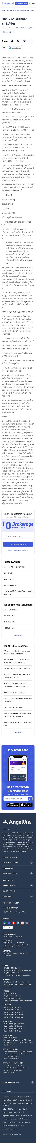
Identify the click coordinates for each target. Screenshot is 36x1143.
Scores (28, 1100)
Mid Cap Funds (17, 1070)
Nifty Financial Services (11, 970)
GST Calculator (9, 616)
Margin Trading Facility (22, 945)
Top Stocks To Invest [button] (10, 903)
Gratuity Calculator (11, 609)
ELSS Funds (8, 1065)
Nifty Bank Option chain (11, 996)
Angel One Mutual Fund (11, 1051)
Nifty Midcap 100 (9, 973)
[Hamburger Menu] (33, 3)
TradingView (7, 955)
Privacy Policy (21, 1109)
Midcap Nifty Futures (11, 984)
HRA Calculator (9, 622)
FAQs (4, 1109)
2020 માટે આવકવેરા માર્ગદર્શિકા (15, 567)
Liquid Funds (18, 1065)
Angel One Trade (20, 942)
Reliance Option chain (11, 1001)
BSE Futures (8, 987)
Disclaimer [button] (6, 1091)
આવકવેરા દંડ (8, 579)
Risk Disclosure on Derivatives (12, 1125)
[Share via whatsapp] (18, 41)
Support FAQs (21, 912)
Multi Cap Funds (9, 1073)
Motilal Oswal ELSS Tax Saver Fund (17, 668)
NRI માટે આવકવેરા (10, 585)
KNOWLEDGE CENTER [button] (9, 873)
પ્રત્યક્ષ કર (8, 573)
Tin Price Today (9, 1045)
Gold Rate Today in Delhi (11, 1010)
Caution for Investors (9, 1129)
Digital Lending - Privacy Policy (12, 1112)
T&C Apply (11, 1109)
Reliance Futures (25, 984)
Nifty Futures (8, 982)
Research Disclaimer (9, 1097)
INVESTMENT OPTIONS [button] (10, 863)
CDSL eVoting (7, 1122)
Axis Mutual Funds (10, 1054)
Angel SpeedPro (8, 945)
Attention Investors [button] (10, 1083)
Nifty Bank (14, 968)
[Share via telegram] (11, 41)
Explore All (18, 635)
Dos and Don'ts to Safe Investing (13, 1100)
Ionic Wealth (18, 936)
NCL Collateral (23, 1119)
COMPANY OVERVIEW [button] (9, 857)
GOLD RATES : (7, 1005)
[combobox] (8, 32)
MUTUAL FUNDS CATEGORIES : (12, 1063)
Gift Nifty (26, 975)
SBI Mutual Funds (26, 1051)
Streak (22, 953)
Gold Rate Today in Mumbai (12, 1007)
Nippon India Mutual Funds (12, 1059)
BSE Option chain (26, 1001)
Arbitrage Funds (22, 1068)
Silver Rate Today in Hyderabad (14, 1023)
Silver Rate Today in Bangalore (14, 1026)
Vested (28, 953)
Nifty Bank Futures (21, 982)
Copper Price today (10, 1037)
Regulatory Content (24, 1097)
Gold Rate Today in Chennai (12, 1012)
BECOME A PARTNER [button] (9, 885)
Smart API (7, 947)
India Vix (18, 975)
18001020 (9, 912)
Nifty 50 (6, 968)
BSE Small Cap (8, 975)
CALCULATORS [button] (7, 868)
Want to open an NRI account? (18, 550)
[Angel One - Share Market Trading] (8, 3)
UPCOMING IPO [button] (7, 896)
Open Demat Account (21, 3)
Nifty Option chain (10, 993)
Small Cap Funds (9, 1068)
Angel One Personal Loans (10, 1116)
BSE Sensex (21, 973)
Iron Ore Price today (24, 1042)
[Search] (30, 4)
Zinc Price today (26, 1040)
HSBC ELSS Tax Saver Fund (14, 692)
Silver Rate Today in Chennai (13, 1028)
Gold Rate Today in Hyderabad (13, 1015)
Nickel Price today (10, 1042)
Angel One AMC (8, 936)
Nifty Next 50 (26, 970)
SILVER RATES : (7, 1021)
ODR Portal (28, 1122)
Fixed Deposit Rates (18, 947)
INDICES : (5, 965)
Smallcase (14, 953)
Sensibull (6, 953)
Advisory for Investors (9, 1119)
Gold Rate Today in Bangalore (13, 1017)
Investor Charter (26, 1116)
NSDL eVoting (18, 1122)
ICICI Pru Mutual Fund (10, 1056)
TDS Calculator (9, 628)
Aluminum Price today (11, 1040)
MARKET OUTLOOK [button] (8, 891)
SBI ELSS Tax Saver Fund (13, 707)
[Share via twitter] (24, 41)
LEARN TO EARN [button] (7, 880)
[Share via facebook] (30, 41)
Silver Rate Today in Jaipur (12, 1031)
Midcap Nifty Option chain (12, 998)
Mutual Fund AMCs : (10, 1049)
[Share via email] (4, 47)
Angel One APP (8, 942)
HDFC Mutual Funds (24, 1054)
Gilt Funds (7, 1070)
